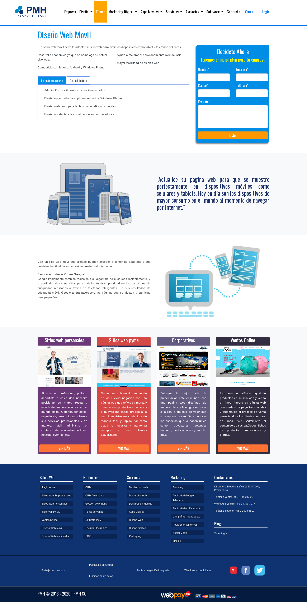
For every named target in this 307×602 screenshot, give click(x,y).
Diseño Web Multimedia (55, 536)
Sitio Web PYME (51, 511)
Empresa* (242, 69)
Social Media (180, 532)
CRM (88, 487)
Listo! (232, 135)
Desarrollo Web (138, 495)
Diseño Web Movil (52, 528)
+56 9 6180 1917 (245, 503)
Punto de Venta (94, 511)
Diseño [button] (84, 11)
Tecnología (220, 533)
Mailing (177, 541)
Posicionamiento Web (185, 524)
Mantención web (138, 487)
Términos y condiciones (197, 570)
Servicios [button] (172, 11)
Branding (178, 487)
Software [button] (213, 11)
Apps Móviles (136, 511)
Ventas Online (50, 520)
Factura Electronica (96, 528)
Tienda (100, 11)
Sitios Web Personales (54, 503)
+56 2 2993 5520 (243, 497)
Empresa (71, 11)
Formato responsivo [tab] (52, 80)
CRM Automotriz (94, 495)
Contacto (233, 11)
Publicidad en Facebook (186, 508)
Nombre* (203, 69)
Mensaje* (204, 101)
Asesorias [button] (193, 11)
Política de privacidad (101, 564)
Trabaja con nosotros (54, 570)
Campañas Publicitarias (186, 516)
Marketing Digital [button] (121, 11)
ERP (88, 536)
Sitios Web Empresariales (56, 495)
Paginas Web (49, 487)
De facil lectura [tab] (78, 80)
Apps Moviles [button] (150, 11)
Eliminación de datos (101, 576)
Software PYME (94, 520)
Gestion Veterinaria (96, 503)
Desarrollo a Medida (140, 503)
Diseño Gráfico (137, 528)
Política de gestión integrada (153, 570)
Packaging (135, 536)
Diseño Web (136, 520)
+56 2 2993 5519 (244, 510)
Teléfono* (242, 85)
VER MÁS (64, 448)
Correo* (203, 85)
